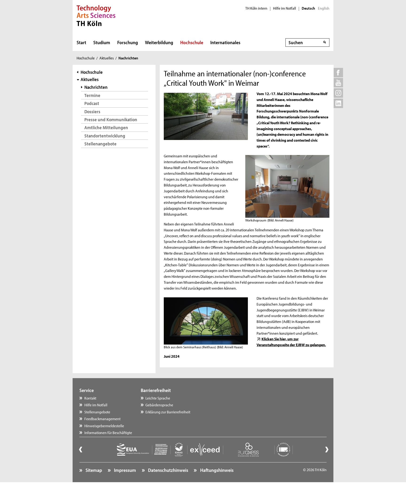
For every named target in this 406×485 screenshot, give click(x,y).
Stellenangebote (100, 144)
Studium (101, 42)
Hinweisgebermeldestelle (104, 425)
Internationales (225, 42)
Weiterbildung (159, 42)
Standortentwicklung (104, 136)
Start (81, 42)
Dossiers (92, 111)
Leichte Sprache (157, 397)
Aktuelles (106, 57)
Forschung (127, 42)
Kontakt (90, 397)
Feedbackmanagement (102, 418)
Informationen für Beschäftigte (108, 432)
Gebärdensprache (159, 404)
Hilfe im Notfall (284, 8)
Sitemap (93, 470)
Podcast (91, 103)
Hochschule (191, 42)
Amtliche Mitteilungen (106, 127)
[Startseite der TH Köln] (96, 15)
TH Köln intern (256, 8)
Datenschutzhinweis (167, 470)
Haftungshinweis (216, 470)
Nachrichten (96, 87)
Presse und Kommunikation (110, 119)
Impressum (124, 470)
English (323, 8)
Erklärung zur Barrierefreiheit (167, 411)
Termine (92, 95)
